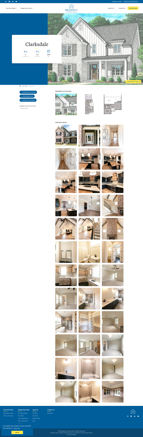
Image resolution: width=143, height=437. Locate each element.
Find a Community (8, 416)
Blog (34, 421)
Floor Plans (21, 416)
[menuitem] (11, 8)
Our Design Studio (23, 413)
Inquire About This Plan (133, 81)
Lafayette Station (24, 108)
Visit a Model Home (23, 418)
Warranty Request (117, 1)
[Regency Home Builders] (71, 8)
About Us (111, 8)
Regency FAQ (36, 418)
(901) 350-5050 (133, 8)
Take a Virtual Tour (28, 96)
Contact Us (122, 8)
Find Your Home (10, 8)
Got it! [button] (17, 432)
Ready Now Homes (8, 413)
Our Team (35, 416)
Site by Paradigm (71, 434)
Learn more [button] (16, 428)
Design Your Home (26, 8)
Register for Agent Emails (131, 1)
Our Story (35, 413)
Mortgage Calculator (29, 100)
